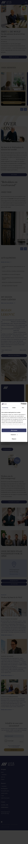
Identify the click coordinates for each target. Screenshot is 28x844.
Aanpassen (13, 434)
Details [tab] (14, 407)
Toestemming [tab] (5, 407)
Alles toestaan (14, 430)
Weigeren (14, 439)
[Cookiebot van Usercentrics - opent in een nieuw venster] (21, 404)
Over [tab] (23, 407)
